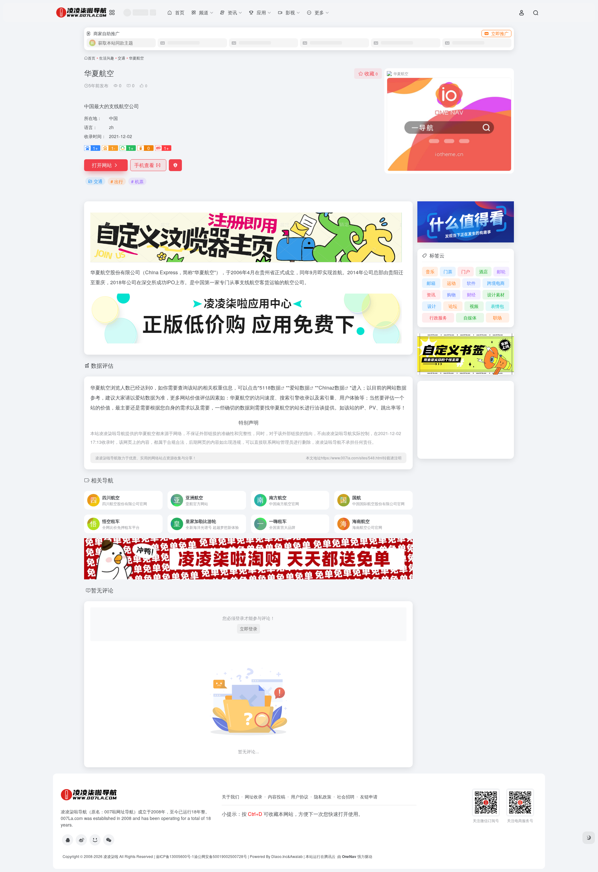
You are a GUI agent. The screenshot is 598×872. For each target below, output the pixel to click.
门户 (465, 271)
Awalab (296, 856)
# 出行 (117, 181)
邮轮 (501, 271)
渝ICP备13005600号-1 (175, 856)
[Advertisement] (465, 420)
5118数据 (270, 387)
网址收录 (253, 796)
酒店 (483, 271)
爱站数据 (300, 387)
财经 (471, 294)
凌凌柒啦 (110, 856)
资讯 (431, 294)
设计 (431, 306)
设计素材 (496, 294)
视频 (474, 306)
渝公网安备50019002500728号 (220, 856)
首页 (91, 57)
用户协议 (299, 796)
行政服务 (438, 317)
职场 (497, 317)
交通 (121, 57)
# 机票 (137, 181)
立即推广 (500, 33)
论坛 (452, 306)
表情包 (497, 306)
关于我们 (230, 796)
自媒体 (470, 317)
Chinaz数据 (331, 387)
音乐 (430, 271)
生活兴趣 (106, 57)
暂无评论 (102, 590)
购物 (451, 294)
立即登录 (248, 628)
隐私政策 (322, 796)
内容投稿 (276, 796)
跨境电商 (496, 283)
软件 (471, 283)
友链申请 (368, 796)
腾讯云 (329, 856)
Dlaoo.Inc (279, 856)
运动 (451, 283)
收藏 (371, 73)
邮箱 (431, 283)
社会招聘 (345, 796)
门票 (448, 271)
